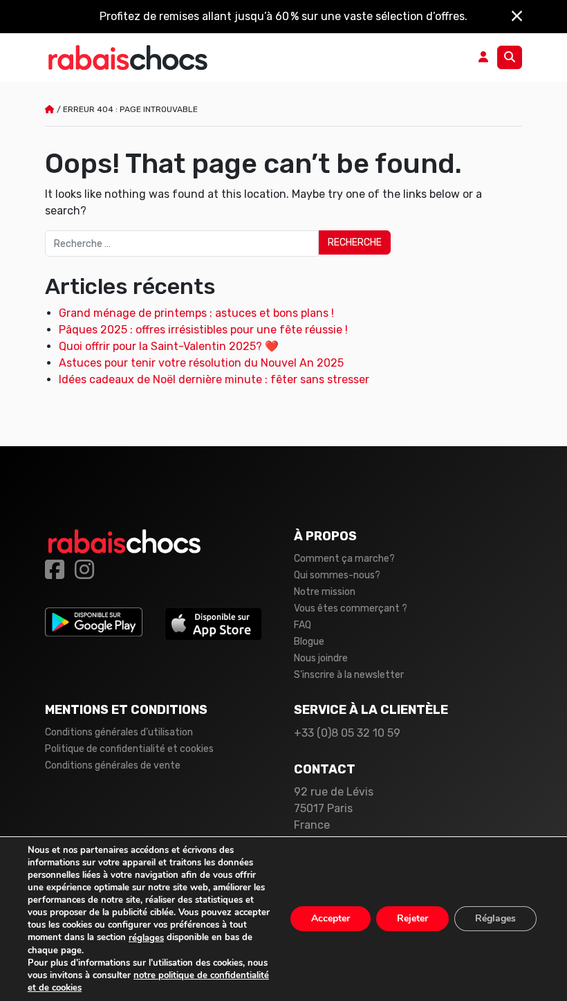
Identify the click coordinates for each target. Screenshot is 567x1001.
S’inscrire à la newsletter (349, 675)
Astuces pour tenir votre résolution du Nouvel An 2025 (201, 362)
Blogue (309, 642)
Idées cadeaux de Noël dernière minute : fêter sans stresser (214, 379)
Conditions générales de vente (112, 765)
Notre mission (324, 592)
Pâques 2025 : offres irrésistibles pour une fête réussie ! (203, 329)
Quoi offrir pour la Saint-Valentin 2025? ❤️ (169, 346)
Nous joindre (321, 658)
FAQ (302, 625)
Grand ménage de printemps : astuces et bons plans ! (196, 313)
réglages (146, 938)
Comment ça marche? (344, 558)
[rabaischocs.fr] (128, 57)
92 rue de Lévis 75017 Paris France (333, 808)
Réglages (495, 919)
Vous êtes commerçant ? (350, 608)
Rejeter (412, 919)
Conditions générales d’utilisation (119, 732)
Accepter (330, 919)
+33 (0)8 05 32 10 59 (347, 733)
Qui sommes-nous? (337, 575)
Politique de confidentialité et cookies (129, 749)
